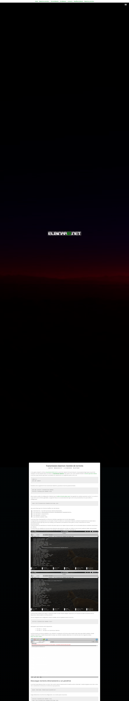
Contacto (70, 1)
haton (51, 468)
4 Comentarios (68, 468)
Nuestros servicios (44, 1)
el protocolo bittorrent (51, 472)
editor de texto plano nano (63, 496)
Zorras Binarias (55, 1)
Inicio (36, 1)
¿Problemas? (63, 1)
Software (77, 468)
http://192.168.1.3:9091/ (36, 636)
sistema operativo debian (91, 473)
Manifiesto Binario (78, 1)
